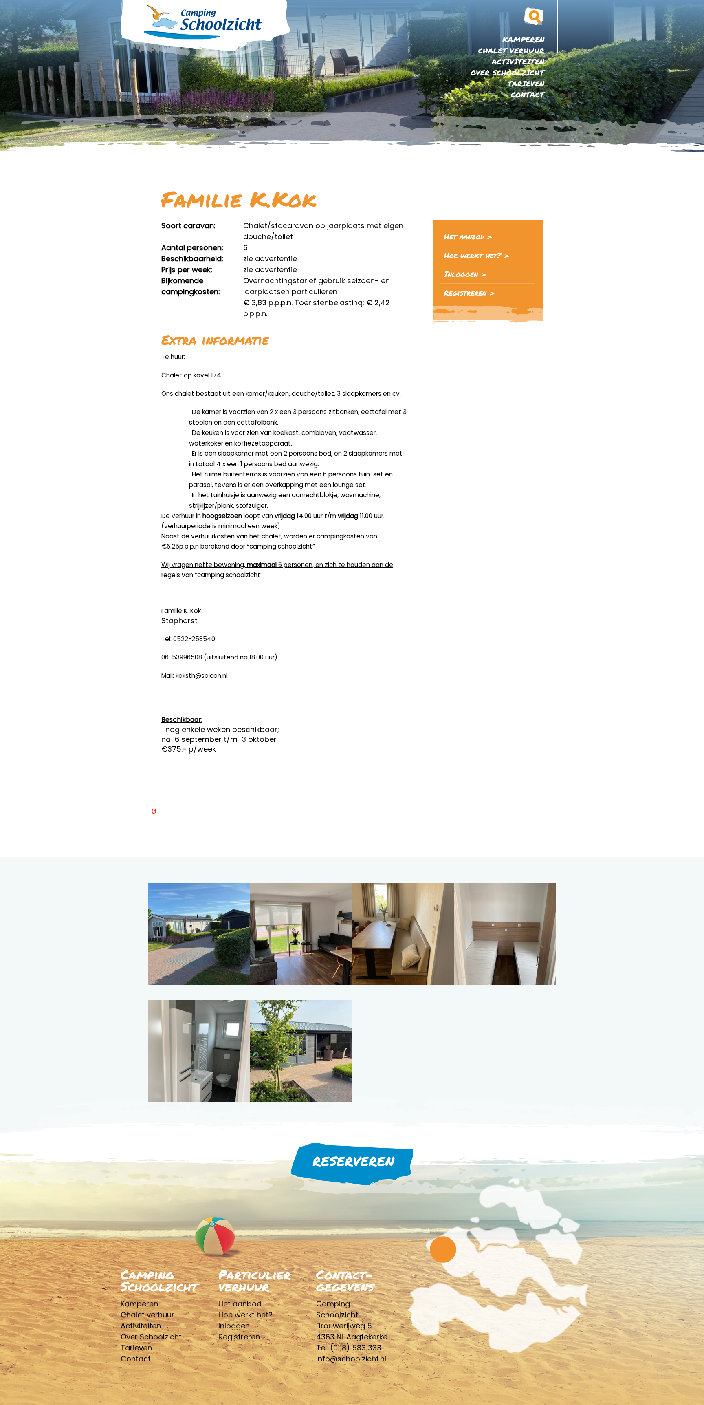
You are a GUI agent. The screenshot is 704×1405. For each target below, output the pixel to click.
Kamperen (523, 39)
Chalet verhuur (511, 50)
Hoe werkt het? (472, 255)
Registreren (465, 292)
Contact (527, 94)
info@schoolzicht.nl (351, 1359)
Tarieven (526, 83)
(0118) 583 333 (355, 1348)
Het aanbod (464, 236)
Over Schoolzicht (507, 72)
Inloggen (461, 274)
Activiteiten (518, 61)
